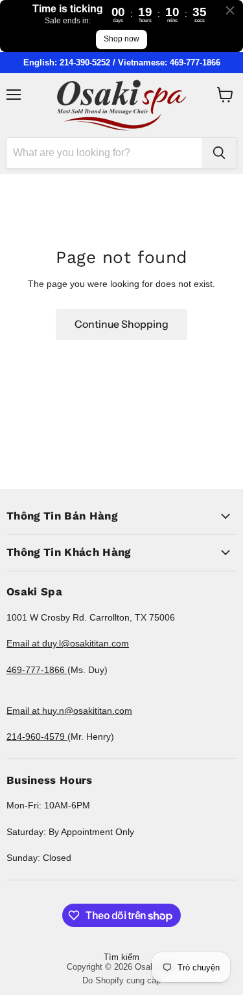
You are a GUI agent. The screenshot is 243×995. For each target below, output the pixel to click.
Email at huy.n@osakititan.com (69, 710)
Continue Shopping (121, 324)
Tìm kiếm (121, 957)
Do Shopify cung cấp (121, 980)
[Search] (219, 153)
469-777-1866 (36, 670)
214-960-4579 (36, 736)
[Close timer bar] (230, 10)
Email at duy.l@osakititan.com (67, 643)
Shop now (121, 38)
